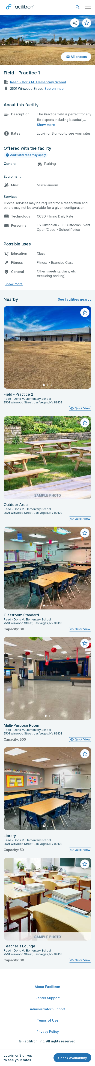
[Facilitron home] (20, 10)
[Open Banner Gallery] (47, 40)
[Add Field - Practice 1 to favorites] (86, 22)
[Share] (74, 22)
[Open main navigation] (88, 7)
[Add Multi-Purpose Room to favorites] (84, 643)
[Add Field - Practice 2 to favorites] (84, 312)
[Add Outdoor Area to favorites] (84, 422)
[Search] (77, 7)
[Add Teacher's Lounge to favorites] (84, 864)
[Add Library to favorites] (84, 753)
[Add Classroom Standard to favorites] (84, 533)
